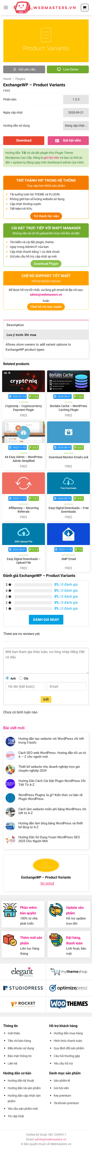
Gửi (46, 699)
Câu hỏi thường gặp (67, 1056)
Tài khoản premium (66, 1103)
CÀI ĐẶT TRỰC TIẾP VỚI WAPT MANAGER (46, 228)
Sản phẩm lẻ (62, 1080)
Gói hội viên (61, 1088)
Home (7, 79)
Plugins (20, 79)
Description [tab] (15, 325)
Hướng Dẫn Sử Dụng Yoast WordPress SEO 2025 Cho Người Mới (49, 839)
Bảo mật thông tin (20, 1056)
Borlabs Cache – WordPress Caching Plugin (68, 408)
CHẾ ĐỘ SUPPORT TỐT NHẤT (46, 276)
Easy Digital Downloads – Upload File (23, 561)
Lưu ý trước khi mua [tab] (21, 335)
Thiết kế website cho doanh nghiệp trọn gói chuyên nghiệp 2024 (49, 769)
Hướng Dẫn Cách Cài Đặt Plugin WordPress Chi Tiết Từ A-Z (52, 783)
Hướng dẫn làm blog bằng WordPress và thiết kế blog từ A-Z (50, 825)
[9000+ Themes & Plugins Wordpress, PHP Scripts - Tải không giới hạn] (44, 7)
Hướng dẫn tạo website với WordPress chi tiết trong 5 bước (51, 740)
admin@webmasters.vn (50, 1139)
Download (23, 140)
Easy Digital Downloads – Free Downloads (69, 510)
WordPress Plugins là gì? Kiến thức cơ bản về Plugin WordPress (50, 797)
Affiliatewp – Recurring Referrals (24, 510)
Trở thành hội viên (46, 216)
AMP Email (68, 559)
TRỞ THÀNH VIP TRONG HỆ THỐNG (46, 180)
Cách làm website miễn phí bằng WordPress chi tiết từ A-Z (52, 811)
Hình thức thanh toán (68, 1040)
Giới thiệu (14, 1033)
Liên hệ (12, 1063)
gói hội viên (51, 157)
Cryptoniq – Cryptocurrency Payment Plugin (23, 408)
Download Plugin (46, 264)
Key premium (62, 1095)
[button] (5, 7)
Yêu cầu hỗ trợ (63, 1063)
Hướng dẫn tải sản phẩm (24, 1088)
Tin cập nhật (16, 1116)
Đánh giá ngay (46, 620)
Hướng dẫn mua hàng (68, 1033)
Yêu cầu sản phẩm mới (23, 1108)
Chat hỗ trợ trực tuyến (46, 307)
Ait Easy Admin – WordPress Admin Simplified (23, 459)
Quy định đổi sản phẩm (69, 1048)
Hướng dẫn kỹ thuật (21, 1080)
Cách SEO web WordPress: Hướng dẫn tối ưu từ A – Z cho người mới (52, 755)
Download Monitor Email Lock (68, 457)
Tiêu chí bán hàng (19, 1040)
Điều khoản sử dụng (21, 1048)
